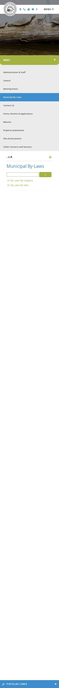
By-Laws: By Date (19, 185)
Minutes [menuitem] (7, 122)
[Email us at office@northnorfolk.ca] (33, 9)
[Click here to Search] (45, 174)
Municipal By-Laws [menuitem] (12, 97)
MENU (47, 9)
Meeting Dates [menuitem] (10, 89)
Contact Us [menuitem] (8, 105)
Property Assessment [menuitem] (13, 130)
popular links (16, 684)
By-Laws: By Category (22, 180)
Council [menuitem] (6, 80)
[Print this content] (50, 157)
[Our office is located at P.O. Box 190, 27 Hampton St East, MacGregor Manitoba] (21, 9)
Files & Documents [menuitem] (12, 138)
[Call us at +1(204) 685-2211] (24, 9)
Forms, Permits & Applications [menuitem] (18, 113)
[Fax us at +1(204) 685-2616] (29, 9)
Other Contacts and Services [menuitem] (17, 147)
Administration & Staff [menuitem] (14, 72)
